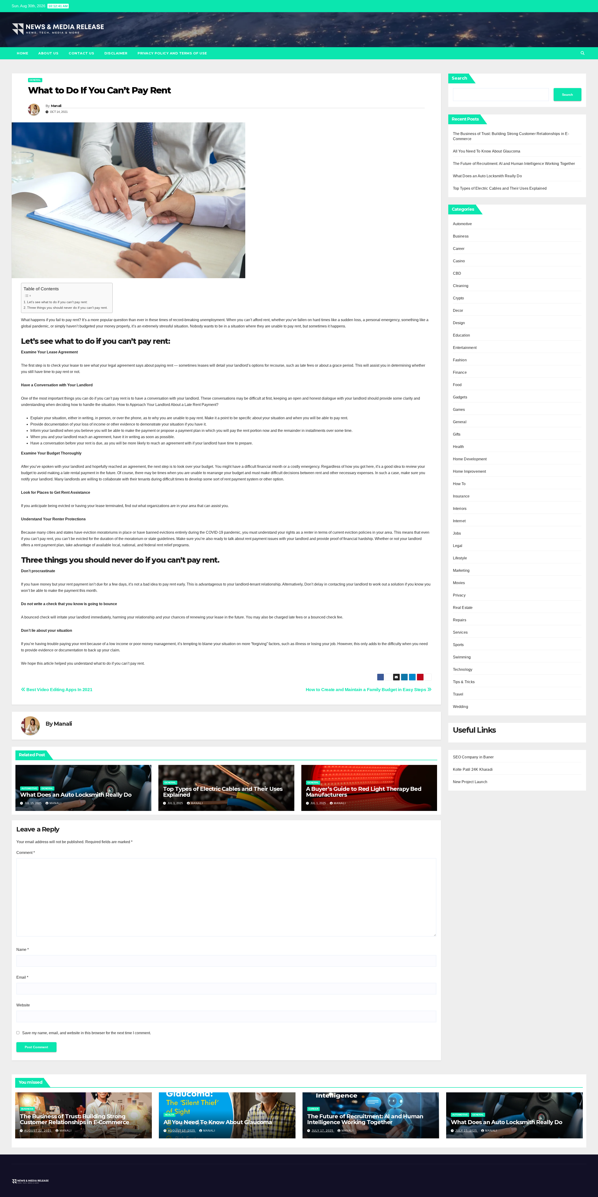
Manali (56, 106)
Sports (458, 645)
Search (459, 78)
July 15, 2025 (466, 1130)
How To (459, 484)
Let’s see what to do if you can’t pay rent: (57, 302)
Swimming (462, 657)
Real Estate (463, 608)
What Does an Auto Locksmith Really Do (76, 794)
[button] (582, 53)
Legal (458, 546)
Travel (458, 694)
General (35, 80)
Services (460, 632)
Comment (25, 853)
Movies (459, 583)
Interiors (460, 509)
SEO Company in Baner (473, 757)
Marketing (461, 570)
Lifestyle (460, 558)
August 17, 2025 (182, 1130)
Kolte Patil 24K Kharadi (473, 769)
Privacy (459, 595)
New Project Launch (470, 782)
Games (459, 410)
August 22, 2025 (38, 1130)
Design (459, 323)
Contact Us (81, 53)
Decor (458, 311)
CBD (457, 273)
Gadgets (460, 397)
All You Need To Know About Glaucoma (486, 151)
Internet (459, 521)
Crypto (458, 298)
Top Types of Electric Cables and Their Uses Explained (222, 791)
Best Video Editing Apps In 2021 (58, 689)
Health (458, 447)
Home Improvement (469, 471)
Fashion (460, 360)
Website (23, 1005)
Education (461, 335)
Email (22, 977)
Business (461, 236)
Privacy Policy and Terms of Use (172, 53)
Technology (463, 669)
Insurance (461, 496)
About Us (48, 53)
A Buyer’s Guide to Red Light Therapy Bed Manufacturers (363, 791)
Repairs (459, 620)
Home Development (470, 459)
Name (22, 950)
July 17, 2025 (323, 1130)
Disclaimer (115, 53)
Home (22, 53)
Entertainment (465, 348)
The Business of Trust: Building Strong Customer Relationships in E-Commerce (74, 1119)
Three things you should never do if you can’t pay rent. (67, 307)
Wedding (460, 707)
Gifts (457, 434)
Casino (459, 261)
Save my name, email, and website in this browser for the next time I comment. (86, 1033)
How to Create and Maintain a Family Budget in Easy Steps (366, 689)
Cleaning (461, 286)
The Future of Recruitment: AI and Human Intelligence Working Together (514, 164)
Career (459, 249)
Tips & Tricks (464, 682)
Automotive (29, 788)
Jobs (457, 533)
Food (457, 385)
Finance (460, 372)
